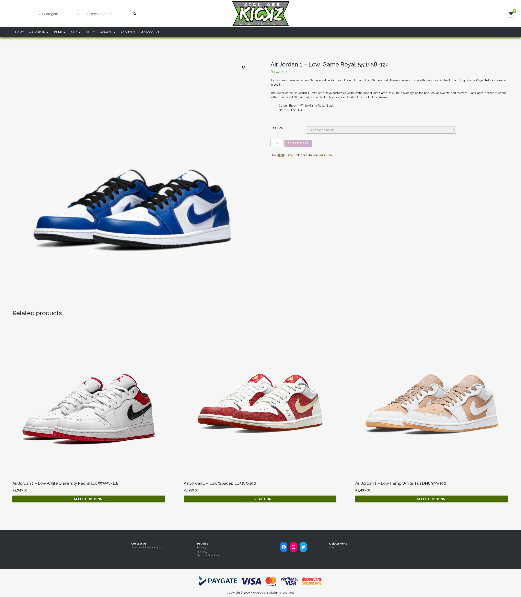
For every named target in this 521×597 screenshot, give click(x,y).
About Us (128, 32)
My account (149, 32)
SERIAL (278, 127)
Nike (74, 32)
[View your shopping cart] (511, 14)
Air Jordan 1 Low (320, 155)
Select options (88, 499)
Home (19, 32)
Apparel (106, 32)
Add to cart (298, 143)
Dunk (58, 32)
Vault (90, 32)
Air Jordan (37, 32)
